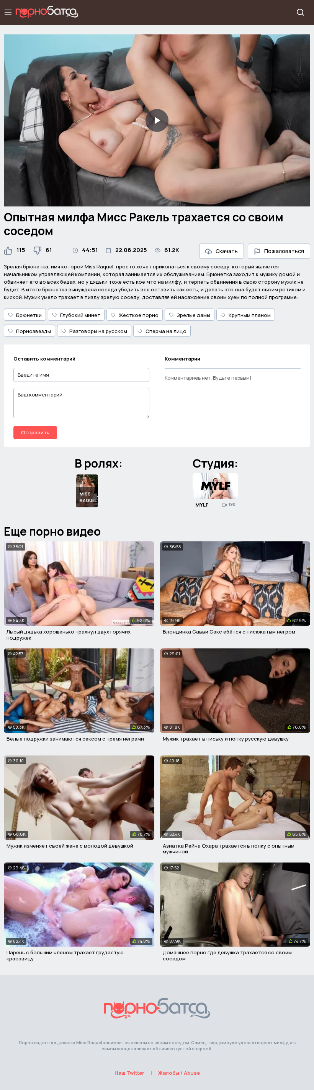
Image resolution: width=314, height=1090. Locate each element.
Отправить (35, 432)
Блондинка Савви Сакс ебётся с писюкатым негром (229, 631)
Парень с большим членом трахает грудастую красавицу (65, 955)
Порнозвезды (33, 331)
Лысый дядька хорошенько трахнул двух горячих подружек (69, 634)
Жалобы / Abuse (179, 1072)
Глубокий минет (80, 315)
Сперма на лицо (166, 331)
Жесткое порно (139, 315)
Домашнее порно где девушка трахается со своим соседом (227, 955)
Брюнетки (29, 315)
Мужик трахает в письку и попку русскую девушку (226, 738)
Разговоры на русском (98, 331)
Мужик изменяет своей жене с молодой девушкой (70, 845)
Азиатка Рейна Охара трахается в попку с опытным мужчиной (228, 848)
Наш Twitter (129, 1072)
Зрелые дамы (193, 315)
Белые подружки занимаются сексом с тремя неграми (75, 738)
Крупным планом (250, 315)
